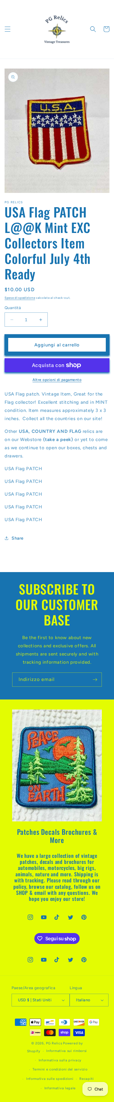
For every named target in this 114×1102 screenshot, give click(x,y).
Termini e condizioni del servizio (60, 1069)
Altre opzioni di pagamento (57, 380)
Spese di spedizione (20, 298)
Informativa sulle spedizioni (50, 1079)
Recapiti (86, 1079)
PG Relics (54, 1043)
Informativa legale (60, 1088)
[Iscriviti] (95, 679)
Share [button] (18, 538)
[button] (7, 29)
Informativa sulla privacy (60, 1060)
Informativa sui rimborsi (66, 1051)
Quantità (13, 307)
